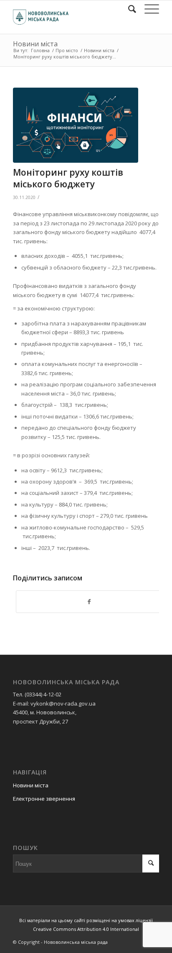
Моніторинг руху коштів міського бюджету (68, 177)
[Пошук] (128, 8)
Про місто (67, 50)
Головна (40, 50)
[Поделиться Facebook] (89, 602)
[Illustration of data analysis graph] (75, 125)
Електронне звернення (44, 798)
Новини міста (35, 43)
